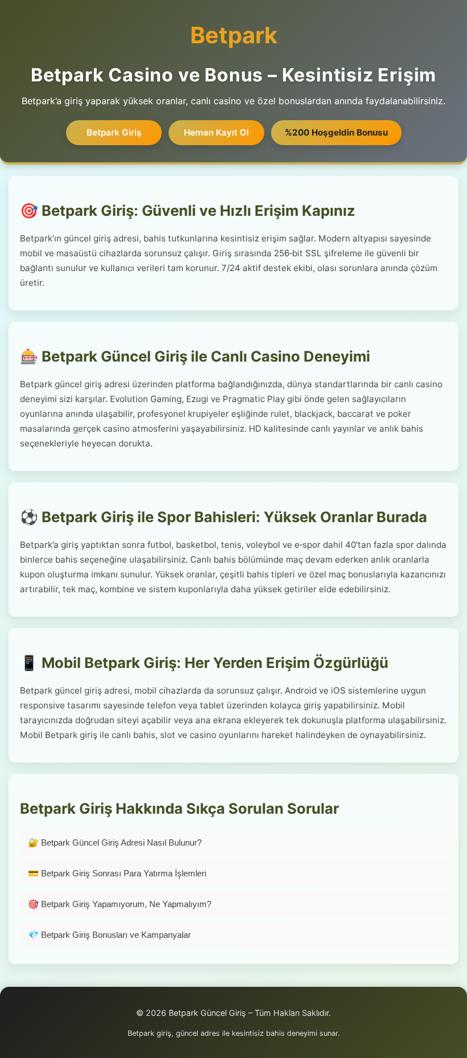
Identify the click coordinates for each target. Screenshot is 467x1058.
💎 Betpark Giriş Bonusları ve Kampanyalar (109, 935)
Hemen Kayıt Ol (216, 132)
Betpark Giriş (114, 132)
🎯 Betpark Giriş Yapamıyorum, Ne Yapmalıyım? (119, 904)
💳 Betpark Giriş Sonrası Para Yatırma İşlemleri (117, 873)
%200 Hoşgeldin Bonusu (336, 132)
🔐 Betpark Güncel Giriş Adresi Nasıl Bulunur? (115, 842)
